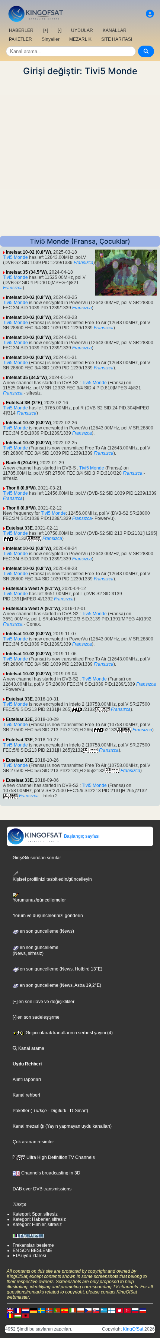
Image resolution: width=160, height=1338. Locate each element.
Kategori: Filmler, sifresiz (37, 1224)
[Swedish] (41, 1310)
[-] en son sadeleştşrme (36, 1017)
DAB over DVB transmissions (42, 1189)
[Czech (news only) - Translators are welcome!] (88, 1310)
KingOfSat (133, 1329)
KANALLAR (115, 30)
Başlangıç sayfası (81, 836)
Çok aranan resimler (33, 1141)
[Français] (18, 1310)
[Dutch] (25, 1310)
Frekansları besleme (33, 1245)
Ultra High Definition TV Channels (60, 1157)
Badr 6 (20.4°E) (22, 462)
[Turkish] (127, 1310)
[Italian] (72, 1310)
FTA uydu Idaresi (29, 1255)
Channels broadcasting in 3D (50, 1173)
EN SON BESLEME (32, 1250)
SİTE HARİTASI (116, 39)
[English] (10, 1310)
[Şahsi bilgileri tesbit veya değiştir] (150, 14)
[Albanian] (25, 1315)
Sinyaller (51, 39)
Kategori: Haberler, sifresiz (39, 1219)
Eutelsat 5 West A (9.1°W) (33, 588)
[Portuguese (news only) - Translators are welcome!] (57, 1310)
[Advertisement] (80, 156)
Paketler (21, 1110)
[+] (45, 30)
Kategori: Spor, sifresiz (35, 1214)
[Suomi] (111, 1310)
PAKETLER (20, 39)
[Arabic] (119, 1310)
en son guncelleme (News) (46, 931)
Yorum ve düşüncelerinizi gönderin (48, 915)
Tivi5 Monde (15, 257)
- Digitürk (56, 1110)
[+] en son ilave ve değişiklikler (43, 1001)
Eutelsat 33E (19, 528)
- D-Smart (76, 1110)
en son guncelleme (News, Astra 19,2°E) (60, 985)
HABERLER (21, 30)
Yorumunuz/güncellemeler (39, 900)
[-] (59, 30)
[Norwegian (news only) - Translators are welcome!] (49, 1310)
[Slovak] (96, 1310)
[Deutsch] (33, 1310)
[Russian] (135, 1310)
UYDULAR (82, 30)
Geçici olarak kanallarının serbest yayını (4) (69, 1032)
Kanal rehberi (26, 1095)
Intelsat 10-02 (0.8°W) (28, 252)
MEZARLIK (80, 39)
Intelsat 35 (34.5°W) (26, 272)
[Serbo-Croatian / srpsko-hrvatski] (143, 1310)
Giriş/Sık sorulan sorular (37, 857)
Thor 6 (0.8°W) (21, 488)
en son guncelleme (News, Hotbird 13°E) (60, 969)
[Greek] (103, 1310)
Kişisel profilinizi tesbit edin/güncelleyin (52, 879)
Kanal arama (30, 1048)
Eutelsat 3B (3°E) (24, 402)
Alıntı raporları (27, 1079)
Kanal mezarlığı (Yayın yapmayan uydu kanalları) (62, 1126)
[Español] (64, 1310)
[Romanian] (10, 1315)
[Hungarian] (18, 1315)
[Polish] (80, 1310)
